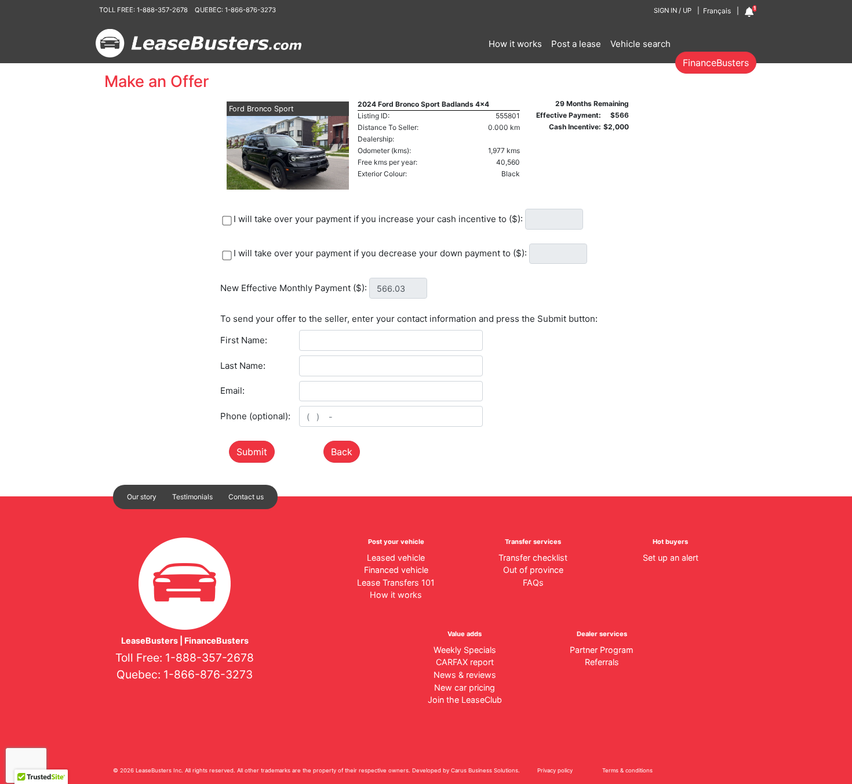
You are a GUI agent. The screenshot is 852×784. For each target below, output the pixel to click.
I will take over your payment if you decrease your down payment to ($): (380, 253)
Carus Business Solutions (484, 770)
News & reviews (465, 675)
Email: (232, 390)
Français (717, 10)
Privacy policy (555, 770)
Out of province (533, 570)
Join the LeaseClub (465, 700)
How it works (515, 43)
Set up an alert (670, 557)
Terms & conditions (627, 770)
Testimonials (192, 496)
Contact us (246, 496)
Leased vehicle (396, 557)
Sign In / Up (672, 10)
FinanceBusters (716, 62)
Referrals (602, 662)
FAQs (533, 582)
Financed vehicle (396, 570)
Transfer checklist (532, 557)
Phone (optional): (255, 416)
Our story (141, 496)
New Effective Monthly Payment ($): (293, 287)
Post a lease (576, 43)
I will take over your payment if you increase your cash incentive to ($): (378, 218)
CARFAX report (465, 662)
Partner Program (601, 650)
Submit (251, 452)
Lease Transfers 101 (396, 582)
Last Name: (242, 365)
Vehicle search (640, 43)
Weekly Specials (465, 650)
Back (341, 452)
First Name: (243, 340)
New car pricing (464, 687)
